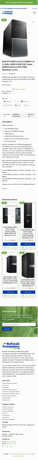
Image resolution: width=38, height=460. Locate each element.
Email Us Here (11, 443)
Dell (9, 93)
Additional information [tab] (16, 115)
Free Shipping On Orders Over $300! (16, 8)
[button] (33, 22)
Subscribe (7, 329)
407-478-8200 (28, 2)
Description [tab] (6, 115)
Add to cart (10, 244)
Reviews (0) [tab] (30, 115)
